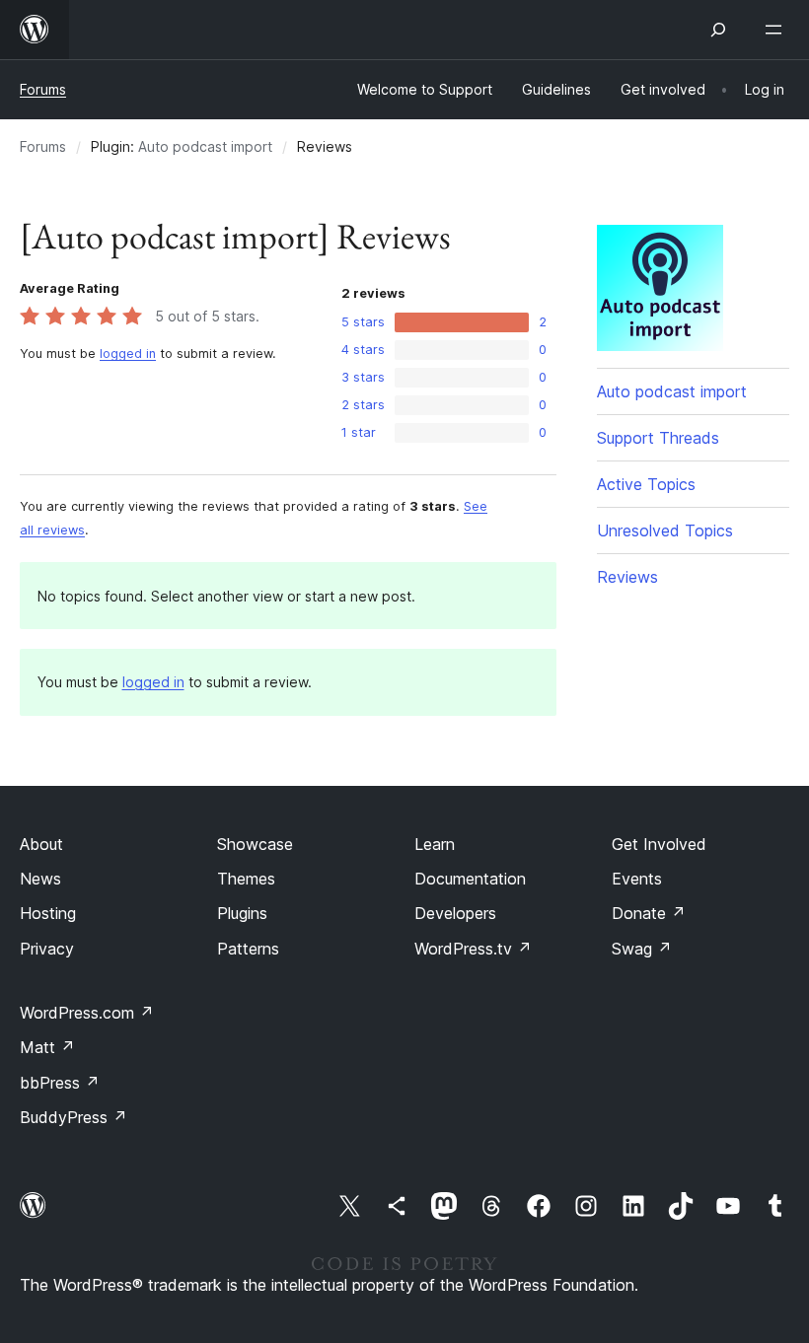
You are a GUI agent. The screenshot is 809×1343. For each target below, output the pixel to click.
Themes (246, 878)
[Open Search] (718, 29)
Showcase (255, 844)
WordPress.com (87, 1013)
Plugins (242, 913)
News (40, 878)
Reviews (627, 577)
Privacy (47, 948)
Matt (47, 1047)
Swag (642, 948)
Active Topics (646, 484)
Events (637, 878)
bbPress (60, 1083)
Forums (43, 89)
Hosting (48, 913)
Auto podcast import (205, 146)
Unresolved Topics (665, 530)
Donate (649, 913)
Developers (455, 913)
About (41, 844)
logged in (128, 353)
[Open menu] (777, 29)
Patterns (248, 948)
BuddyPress (73, 1117)
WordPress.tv (473, 948)
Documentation (470, 878)
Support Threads (658, 438)
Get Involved (659, 844)
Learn (434, 844)
